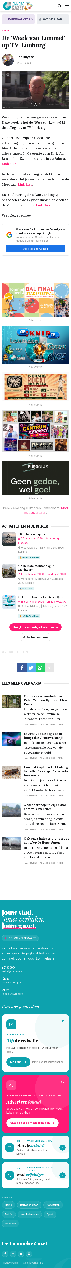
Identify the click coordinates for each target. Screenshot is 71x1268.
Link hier (25, 184)
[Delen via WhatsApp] (40, 667)
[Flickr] (29, 1254)
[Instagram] (13, 1254)
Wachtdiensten (30, 1214)
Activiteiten (53, 1204)
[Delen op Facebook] (22, 667)
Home (8, 1204)
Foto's (8, 1214)
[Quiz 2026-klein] (35, 345)
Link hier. (9, 164)
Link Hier (43, 205)
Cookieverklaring (33, 1262)
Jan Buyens (25, 57)
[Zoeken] (59, 6)
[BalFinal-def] (35, 300)
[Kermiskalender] (35, 431)
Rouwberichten (29, 1204)
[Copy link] (49, 667)
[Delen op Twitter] (31, 667)
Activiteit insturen (35, 637)
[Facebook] (5, 1254)
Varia (5, 30)
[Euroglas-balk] (35, 478)
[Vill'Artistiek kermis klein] (35, 386)
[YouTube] (21, 1254)
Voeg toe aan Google (35, 248)
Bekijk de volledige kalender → (35, 627)
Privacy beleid (10, 1262)
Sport (50, 1214)
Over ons (10, 1223)
